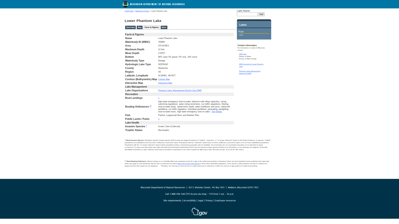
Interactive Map (165, 83)
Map (140, 27)
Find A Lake (129, 11)
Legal (200, 200)
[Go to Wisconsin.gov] (199, 215)
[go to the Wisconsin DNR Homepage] (125, 6)
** (150, 106)
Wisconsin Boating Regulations (189, 163)
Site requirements (172, 200)
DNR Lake (242, 54)
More (164, 27)
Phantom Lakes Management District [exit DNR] (180, 90)
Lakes (243, 24)
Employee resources (225, 200)
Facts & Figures (152, 27)
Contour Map (164, 79)
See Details (217, 111)
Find (241, 31)
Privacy (209, 200)
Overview (130, 27)
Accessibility (189, 200)
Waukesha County (142, 11)
